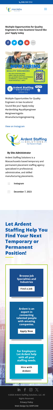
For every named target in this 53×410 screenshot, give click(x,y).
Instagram (19, 183)
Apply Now (26, 331)
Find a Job (26, 288)
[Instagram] (30, 390)
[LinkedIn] (19, 390)
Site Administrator (21, 152)
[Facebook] (24, 390)
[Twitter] (36, 390)
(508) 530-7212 (26, 2)
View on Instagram (15, 126)
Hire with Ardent (26, 369)
